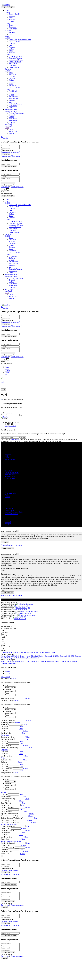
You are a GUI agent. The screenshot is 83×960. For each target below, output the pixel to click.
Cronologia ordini (10, 493)
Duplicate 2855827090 (70, 661)
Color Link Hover (6, 745)
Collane (11, 21)
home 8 (41, 652)
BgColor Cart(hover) (7, 807)
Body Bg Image (6, 678)
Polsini (11, 45)
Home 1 (3, 652)
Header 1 (4, 656)
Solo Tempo (13, 29)
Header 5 (29, 656)
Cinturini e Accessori (15, 58)
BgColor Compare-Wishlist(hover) (12, 818)
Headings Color (6, 733)
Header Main (5, 735)
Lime (2, 639)
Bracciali (12, 19)
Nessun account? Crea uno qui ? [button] (11, 156)
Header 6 (35, 656)
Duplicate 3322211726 (25, 661)
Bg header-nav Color (7, 737)
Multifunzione (13, 96)
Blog (6, 456)
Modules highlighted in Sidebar (11, 841)
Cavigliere (12, 78)
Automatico (12, 27)
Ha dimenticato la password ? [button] (10, 152)
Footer (3, 758)
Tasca (11, 25)
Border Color (5, 839)
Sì (4, 570)
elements (7, 673)
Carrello (7, 497)
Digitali (11, 95)
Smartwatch (12, 100)
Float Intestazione (6, 647)
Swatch (11, 133)
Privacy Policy (14, 439)
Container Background (8, 720)
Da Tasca (12, 93)
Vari (10, 102)
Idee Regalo (13, 120)
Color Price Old (6, 803)
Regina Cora (13, 131)
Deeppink (4, 636)
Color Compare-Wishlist (8, 820)
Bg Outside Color (6, 760)
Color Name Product (7, 799)
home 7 (36, 652)
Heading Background (8, 826)
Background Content (7, 698)
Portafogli (12, 32)
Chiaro (13, 678)
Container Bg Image (7, 700)
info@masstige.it (10, 426)
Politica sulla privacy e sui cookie (11, 545)
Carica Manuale (14, 67)
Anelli (11, 18)
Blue (2, 634)
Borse (11, 34)
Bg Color (4, 762)
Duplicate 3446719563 (67, 656)
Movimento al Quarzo (16, 60)
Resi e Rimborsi (10, 474)
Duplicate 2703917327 (55, 661)
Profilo (7, 495)
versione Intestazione (7, 654)
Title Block (4, 770)
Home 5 (26, 652)
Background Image (7, 773)
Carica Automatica (15, 62)
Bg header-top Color (7, 739)
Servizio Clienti (10, 476)
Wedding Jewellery (11, 111)
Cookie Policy (9, 510)
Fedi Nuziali (13, 118)
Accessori (8, 30)
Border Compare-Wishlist (9, 816)
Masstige (9, 652)
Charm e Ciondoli (14, 14)
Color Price (4, 801)
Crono (11, 107)
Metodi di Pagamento (12, 473)
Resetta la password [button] (17, 187)
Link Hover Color (6, 731)
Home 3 (15, 652)
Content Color (5, 833)
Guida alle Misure (10, 478)
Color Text (4, 726)
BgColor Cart (5, 805)
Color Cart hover (6, 811)
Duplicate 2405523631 (52, 656)
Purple (3, 643)
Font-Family (5, 724)
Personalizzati (13, 98)
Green (3, 638)
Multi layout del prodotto (9, 602)
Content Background (7, 830)
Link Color (4, 729)
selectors (7, 671)
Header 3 (16, 656)
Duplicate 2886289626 (16, 658)
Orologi (7, 23)
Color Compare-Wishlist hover (10, 822)
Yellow (3, 645)
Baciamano (12, 74)
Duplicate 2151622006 (40, 661)
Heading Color (5, 828)
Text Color (4, 752)
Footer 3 (15, 661)
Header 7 (41, 656)
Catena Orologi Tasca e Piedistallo (20, 40)
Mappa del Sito (10, 459)
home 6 (31, 652)
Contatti (7, 457)
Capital (11, 129)
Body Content (5, 677)
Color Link (4, 743)
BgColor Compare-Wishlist (9, 814)
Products (3, 792)
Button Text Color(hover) (9, 748)
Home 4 (20, 652)
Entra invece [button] (5, 187)
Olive (2, 641)
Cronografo (12, 65)
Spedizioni (8, 471)
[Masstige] (4, 417)
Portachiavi (12, 47)
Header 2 (10, 656)
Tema (2, 630)
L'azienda (8, 454)
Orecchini (12, 16)
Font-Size (4, 722)
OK (3, 389)
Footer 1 (3, 661)
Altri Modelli (13, 91)
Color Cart (4, 809)
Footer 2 (9, 661)
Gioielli (7, 12)
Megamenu (4, 750)
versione (3, 650)
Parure (11, 84)
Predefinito (4, 632)
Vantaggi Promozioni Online (14, 512)
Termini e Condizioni (11, 514)
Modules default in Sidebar (9, 824)
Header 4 (23, 656)
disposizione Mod (6, 627)
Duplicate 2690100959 (8, 663)
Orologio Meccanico (15, 56)
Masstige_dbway (50, 652)
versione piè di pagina (8, 660)
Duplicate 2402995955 (31, 658)
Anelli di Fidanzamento (16, 113)
